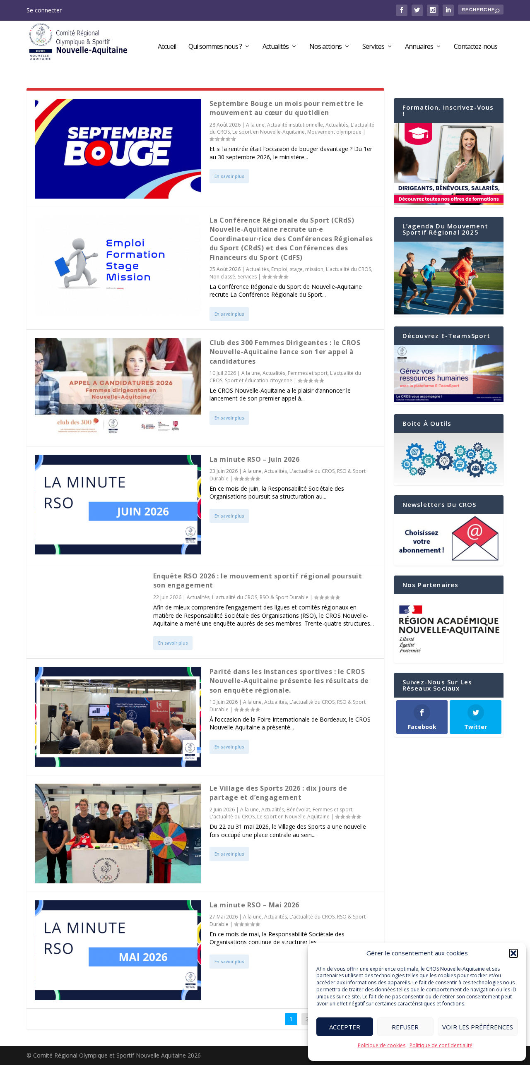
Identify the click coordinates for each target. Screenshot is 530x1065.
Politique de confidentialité (441, 1045)
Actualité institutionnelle (295, 124)
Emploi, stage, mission (297, 269)
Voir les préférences (477, 1027)
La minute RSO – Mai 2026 (254, 904)
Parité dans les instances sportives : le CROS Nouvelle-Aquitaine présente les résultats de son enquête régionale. (289, 681)
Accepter (344, 1027)
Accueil (167, 47)
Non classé (222, 276)
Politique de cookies (381, 1045)
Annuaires (419, 47)
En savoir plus (229, 176)
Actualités (276, 47)
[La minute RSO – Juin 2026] (118, 504)
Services (373, 47)
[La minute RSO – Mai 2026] (118, 950)
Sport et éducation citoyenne (258, 380)
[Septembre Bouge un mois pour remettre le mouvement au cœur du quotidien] (118, 149)
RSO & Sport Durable (284, 597)
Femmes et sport (308, 373)
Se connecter (44, 10)
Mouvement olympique (334, 131)
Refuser (405, 1027)
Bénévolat (298, 809)
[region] (449, 628)
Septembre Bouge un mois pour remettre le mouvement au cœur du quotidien (287, 108)
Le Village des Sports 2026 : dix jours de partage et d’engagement (278, 793)
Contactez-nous (475, 47)
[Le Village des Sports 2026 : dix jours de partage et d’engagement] (118, 833)
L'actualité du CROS (348, 269)
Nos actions (325, 47)
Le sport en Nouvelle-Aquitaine (268, 131)
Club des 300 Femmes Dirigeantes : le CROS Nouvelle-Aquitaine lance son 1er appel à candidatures (285, 352)
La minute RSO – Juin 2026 (255, 459)
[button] (513, 953)
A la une (255, 124)
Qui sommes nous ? (215, 47)
